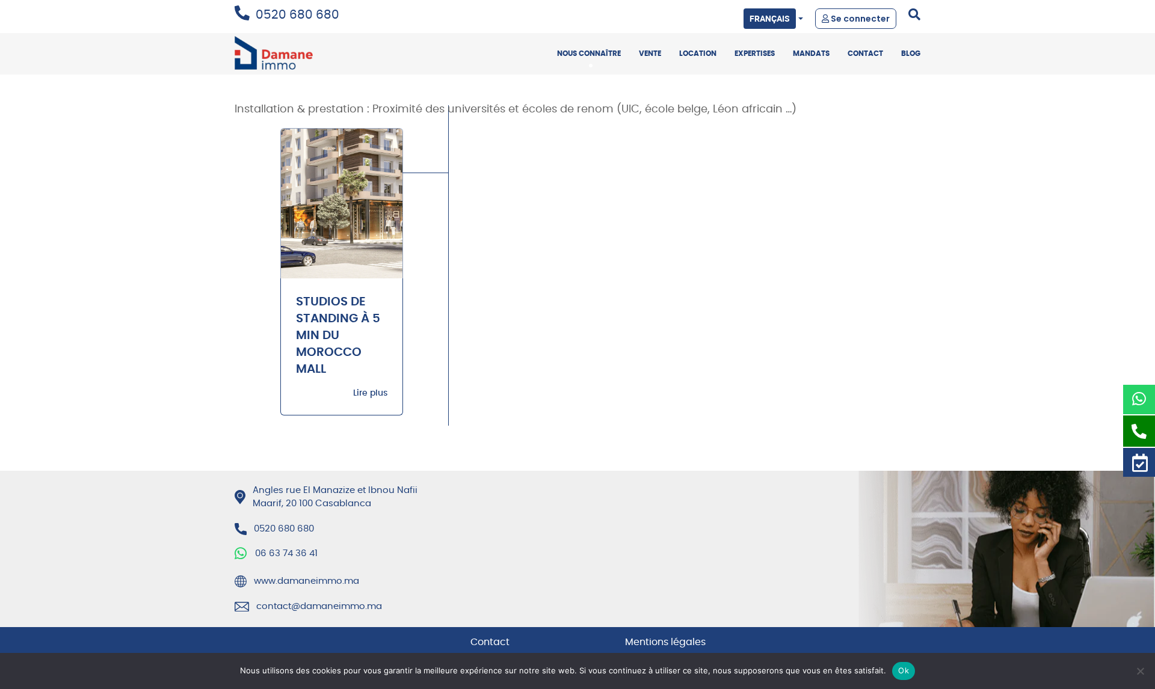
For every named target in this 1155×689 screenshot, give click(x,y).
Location (697, 53)
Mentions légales (665, 642)
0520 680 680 (297, 15)
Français (770, 18)
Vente (650, 53)
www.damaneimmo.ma (306, 581)
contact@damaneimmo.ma (319, 606)
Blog (910, 53)
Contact (865, 53)
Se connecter (859, 19)
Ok (903, 670)
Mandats (811, 53)
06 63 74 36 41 (286, 553)
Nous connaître (589, 53)
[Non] (1140, 671)
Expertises (755, 53)
